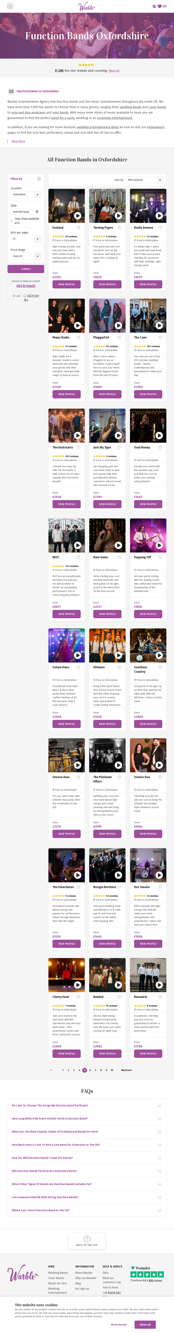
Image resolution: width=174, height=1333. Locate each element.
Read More (18, 141)
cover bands (157, 107)
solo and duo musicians (28, 112)
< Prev (51, 1071)
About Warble (83, 1272)
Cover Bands (56, 1278)
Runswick (140, 997)
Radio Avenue (143, 228)
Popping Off (142, 557)
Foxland (58, 228)
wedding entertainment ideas (98, 127)
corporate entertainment (114, 118)
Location (16, 188)
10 (112, 1070)
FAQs (106, 1272)
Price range (18, 249)
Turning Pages (103, 228)
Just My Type (102, 447)
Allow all (145, 1324)
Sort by (118, 180)
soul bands (60, 112)
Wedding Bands (58, 1272)
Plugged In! (101, 337)
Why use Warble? (85, 1278)
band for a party (62, 118)
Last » (129, 1071)
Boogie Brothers (104, 887)
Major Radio (61, 337)
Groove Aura (61, 777)
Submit (26, 269)
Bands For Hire (57, 1283)
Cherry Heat (61, 997)
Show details (119, 1324)
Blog (78, 1283)
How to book (110, 1287)
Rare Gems (100, 557)
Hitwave (99, 667)
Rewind (98, 997)
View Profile (66, 284)
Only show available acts (27, 220)
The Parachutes (63, 887)
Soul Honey (142, 447)
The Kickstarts (63, 447)
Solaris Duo (142, 777)
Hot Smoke (142, 887)
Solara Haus (61, 667)
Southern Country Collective (141, 671)
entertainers (155, 127)
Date (14, 205)
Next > (123, 1071)
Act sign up (82, 1288)
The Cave (140, 337)
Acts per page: (20, 232)
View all (114, 71)
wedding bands (131, 107)
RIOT (56, 557)
